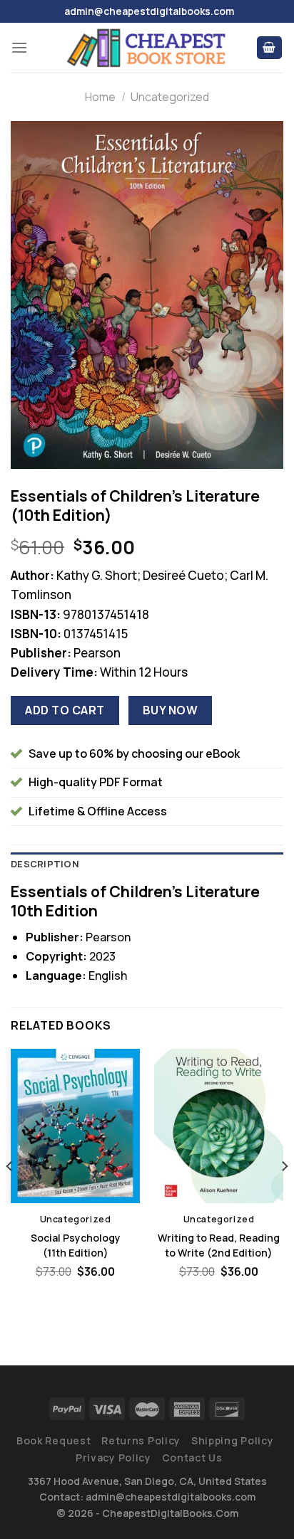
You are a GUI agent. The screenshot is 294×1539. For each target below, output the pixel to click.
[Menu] (19, 47)
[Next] (284, 1195)
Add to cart (64, 710)
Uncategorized (170, 97)
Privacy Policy (113, 1457)
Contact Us (192, 1457)
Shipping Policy (232, 1440)
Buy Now (170, 710)
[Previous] (10, 1195)
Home (100, 97)
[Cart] (270, 48)
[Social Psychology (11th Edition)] (75, 1126)
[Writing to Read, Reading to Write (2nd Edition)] (218, 1126)
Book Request (53, 1440)
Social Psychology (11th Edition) (76, 1245)
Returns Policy (141, 1440)
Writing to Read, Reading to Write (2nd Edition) (219, 1245)
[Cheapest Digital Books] (147, 48)
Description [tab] (45, 863)
